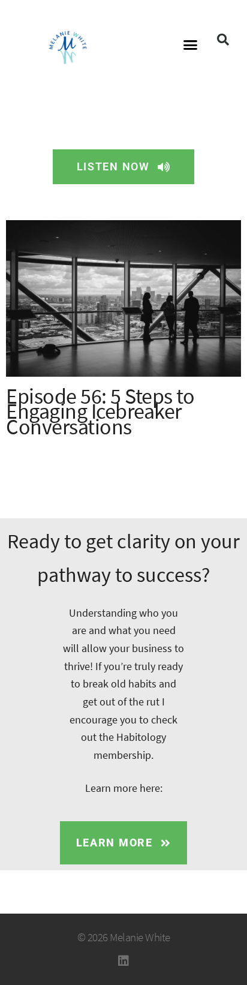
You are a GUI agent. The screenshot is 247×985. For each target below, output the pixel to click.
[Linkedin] (123, 961)
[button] (190, 45)
